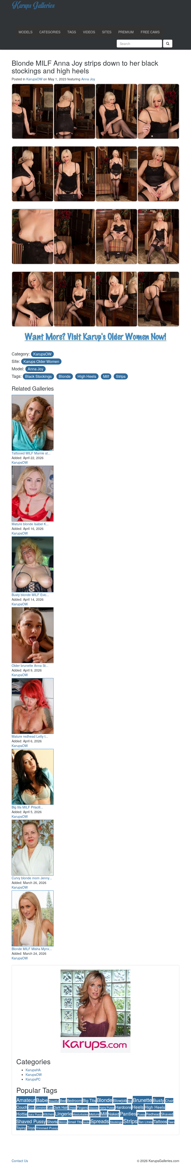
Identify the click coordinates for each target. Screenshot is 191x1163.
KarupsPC (33, 1079)
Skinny (62, 1122)
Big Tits (89, 1100)
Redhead (153, 1114)
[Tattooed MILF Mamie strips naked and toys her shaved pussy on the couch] (33, 421)
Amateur (25, 1099)
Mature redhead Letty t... (30, 736)
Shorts (52, 1121)
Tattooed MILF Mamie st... (31, 453)
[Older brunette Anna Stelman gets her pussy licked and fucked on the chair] (33, 634)
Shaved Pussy (31, 1121)
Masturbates (80, 1114)
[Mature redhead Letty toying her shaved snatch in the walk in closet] (33, 705)
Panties (128, 1113)
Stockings (116, 1122)
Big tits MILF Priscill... (27, 807)
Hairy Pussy (106, 1107)
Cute (50, 1107)
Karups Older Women (41, 361)
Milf (106, 376)
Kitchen (48, 1114)
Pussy (141, 1114)
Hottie (21, 1114)
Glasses (93, 1107)
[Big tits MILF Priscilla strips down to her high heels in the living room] (33, 775)
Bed (63, 1100)
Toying (21, 1127)
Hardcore (123, 1107)
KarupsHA (33, 1070)
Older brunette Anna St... (30, 665)
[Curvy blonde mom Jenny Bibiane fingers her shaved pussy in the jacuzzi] (33, 846)
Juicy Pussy (35, 1114)
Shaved (167, 1113)
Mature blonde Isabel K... (30, 524)
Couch (21, 1107)
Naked (113, 1114)
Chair (169, 1100)
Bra (130, 1101)
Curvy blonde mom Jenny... (32, 878)
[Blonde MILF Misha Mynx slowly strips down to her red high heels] (33, 917)
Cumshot (40, 1107)
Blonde (65, 376)
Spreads (99, 1121)
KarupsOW (34, 79)
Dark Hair (61, 1107)
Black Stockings (38, 376)
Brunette (142, 1099)
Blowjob (120, 1100)
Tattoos (160, 1121)
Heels (138, 1107)
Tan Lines (145, 1121)
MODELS (25, 32)
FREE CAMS (150, 32)
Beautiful (54, 1101)
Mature (94, 1114)
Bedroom (74, 1100)
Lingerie (63, 1113)
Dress (72, 1107)
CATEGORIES (49, 32)
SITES (106, 32)
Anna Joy (88, 79)
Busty (158, 1100)
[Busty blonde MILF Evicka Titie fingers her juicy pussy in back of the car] (33, 563)
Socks (86, 1122)
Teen (171, 1122)
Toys (31, 1127)
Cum (31, 1107)
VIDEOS (89, 32)
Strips (121, 376)
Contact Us (20, 1160)
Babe (42, 1099)
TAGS (71, 32)
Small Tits (75, 1121)
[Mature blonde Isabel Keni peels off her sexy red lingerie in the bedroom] (33, 492)
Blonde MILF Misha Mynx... (32, 948)
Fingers (82, 1107)
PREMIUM (126, 32)
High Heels (87, 376)
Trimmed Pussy (47, 1127)
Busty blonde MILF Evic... (30, 594)
